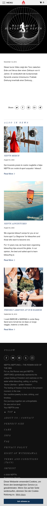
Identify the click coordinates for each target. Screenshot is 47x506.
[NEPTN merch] (23, 139)
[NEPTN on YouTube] (13, 357)
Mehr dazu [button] (21, 494)
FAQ (6, 442)
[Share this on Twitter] (16, 107)
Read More (9, 173)
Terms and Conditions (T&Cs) (21, 461)
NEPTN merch (11, 156)
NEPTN (13, 474)
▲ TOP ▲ (10, 412)
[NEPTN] (23, 2)
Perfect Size (14, 424)
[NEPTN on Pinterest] (20, 357)
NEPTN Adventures (15, 224)
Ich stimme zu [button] (23, 501)
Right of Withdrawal (20, 453)
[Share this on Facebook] (22, 107)
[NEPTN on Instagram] (33, 357)
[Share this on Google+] (34, 107)
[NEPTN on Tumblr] (26, 357)
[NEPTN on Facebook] (7, 357)
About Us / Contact (19, 418)
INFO (7, 436)
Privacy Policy (15, 448)
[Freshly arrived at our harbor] (23, 287)
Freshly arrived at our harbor (23, 310)
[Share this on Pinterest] (28, 107)
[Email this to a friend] (40, 107)
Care (7, 430)
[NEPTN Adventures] (23, 200)
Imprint (10, 468)
